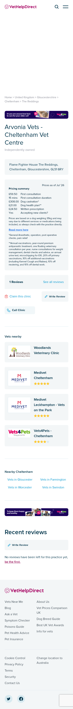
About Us (43, 602)
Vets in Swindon (53, 487)
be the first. (12, 562)
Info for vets (45, 631)
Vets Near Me (14, 602)
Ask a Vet (11, 614)
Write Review (57, 296)
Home (8, 97)
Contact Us (12, 683)
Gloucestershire (46, 97)
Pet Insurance (14, 639)
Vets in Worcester (20, 487)
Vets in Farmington (53, 480)
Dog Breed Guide (48, 619)
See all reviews (53, 282)
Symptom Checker (17, 620)
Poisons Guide (14, 627)
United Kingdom (24, 97)
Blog (8, 608)
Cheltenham (12, 101)
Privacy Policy (14, 664)
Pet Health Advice (17, 633)
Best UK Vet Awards (50, 625)
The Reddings (30, 101)
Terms (9, 671)
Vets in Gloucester (19, 480)
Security (10, 677)
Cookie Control (15, 658)
